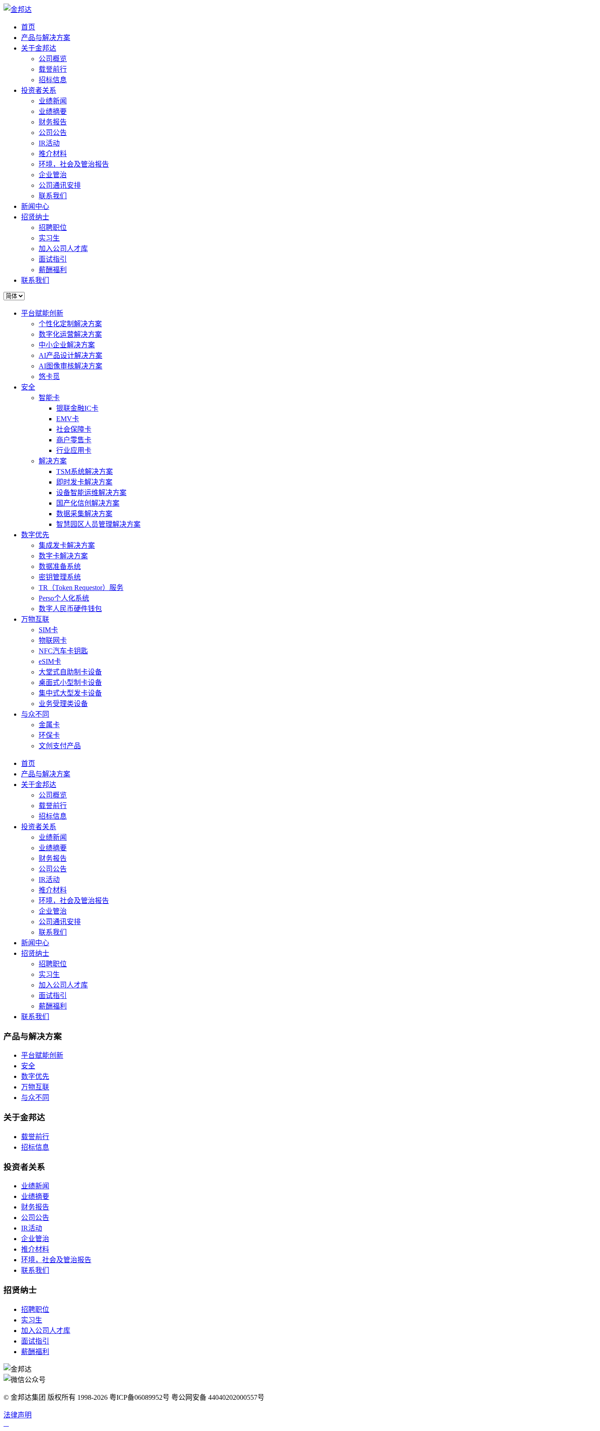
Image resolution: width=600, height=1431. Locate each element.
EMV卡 (67, 418)
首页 (28, 27)
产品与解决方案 (45, 37)
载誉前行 (53, 69)
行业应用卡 (73, 450)
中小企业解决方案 (67, 345)
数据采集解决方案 (84, 513)
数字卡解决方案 (63, 556)
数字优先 (35, 535)
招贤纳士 (35, 217)
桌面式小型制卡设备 (70, 682)
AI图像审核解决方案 (70, 366)
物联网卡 (53, 640)
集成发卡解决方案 (67, 545)
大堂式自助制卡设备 (70, 672)
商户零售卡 (73, 440)
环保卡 (49, 735)
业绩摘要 (53, 111)
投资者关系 (38, 90)
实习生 (49, 238)
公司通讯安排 (60, 185)
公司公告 (53, 132)
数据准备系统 (60, 566)
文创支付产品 (60, 746)
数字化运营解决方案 (70, 334)
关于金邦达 (38, 48)
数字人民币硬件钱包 (70, 608)
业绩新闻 (53, 101)
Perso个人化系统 (64, 598)
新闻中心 (35, 206)
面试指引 (53, 259)
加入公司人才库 (63, 248)
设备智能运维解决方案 (91, 492)
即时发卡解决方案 (84, 482)
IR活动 (49, 143)
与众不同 (35, 714)
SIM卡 (48, 630)
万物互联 (35, 619)
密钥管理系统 (60, 577)
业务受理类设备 (63, 703)
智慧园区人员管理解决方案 (98, 524)
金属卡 (49, 724)
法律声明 (18, 1415)
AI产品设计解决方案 (70, 355)
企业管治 (53, 174)
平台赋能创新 (42, 313)
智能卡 (49, 397)
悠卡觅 (49, 376)
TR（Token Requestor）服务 (81, 587)
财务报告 (53, 122)
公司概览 (53, 58)
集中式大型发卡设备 (70, 693)
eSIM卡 (50, 661)
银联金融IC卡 (77, 408)
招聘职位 (53, 227)
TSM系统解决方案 (84, 471)
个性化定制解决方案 (70, 324)
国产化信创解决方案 (87, 503)
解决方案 (53, 461)
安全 (28, 387)
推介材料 (53, 153)
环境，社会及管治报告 (74, 164)
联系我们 (53, 196)
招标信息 (53, 80)
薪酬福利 (53, 269)
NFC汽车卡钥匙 (63, 651)
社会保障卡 (73, 429)
